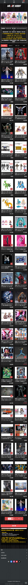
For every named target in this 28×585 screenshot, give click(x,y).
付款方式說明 (3, 555)
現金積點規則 (3, 558)
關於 (2, 549)
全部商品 (3, 552)
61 (19, 518)
